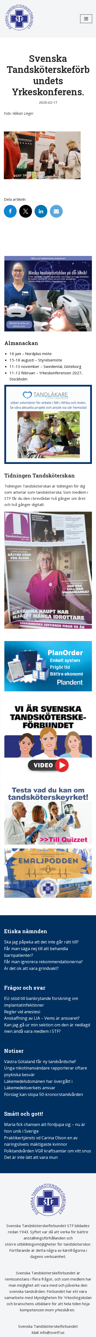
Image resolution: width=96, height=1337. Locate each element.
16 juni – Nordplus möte (30, 353)
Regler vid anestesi (22, 1012)
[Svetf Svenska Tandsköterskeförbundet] (19, 19)
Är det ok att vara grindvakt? (31, 968)
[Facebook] (10, 211)
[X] (25, 211)
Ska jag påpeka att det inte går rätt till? (41, 942)
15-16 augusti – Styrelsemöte (35, 359)
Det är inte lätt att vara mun (31, 1157)
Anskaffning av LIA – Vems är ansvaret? (42, 1018)
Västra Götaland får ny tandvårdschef (40, 1061)
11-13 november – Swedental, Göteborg (45, 366)
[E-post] (56, 211)
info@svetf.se (52, 1332)
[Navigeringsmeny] (86, 18)
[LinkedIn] (41, 211)
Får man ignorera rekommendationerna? (43, 961)
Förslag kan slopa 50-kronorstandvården (43, 1094)
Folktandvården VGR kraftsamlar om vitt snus (47, 1151)
